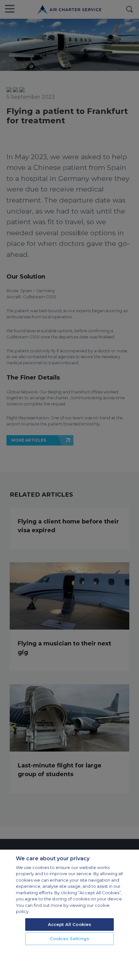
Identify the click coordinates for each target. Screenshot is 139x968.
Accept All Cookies (69, 924)
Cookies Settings (69, 938)
